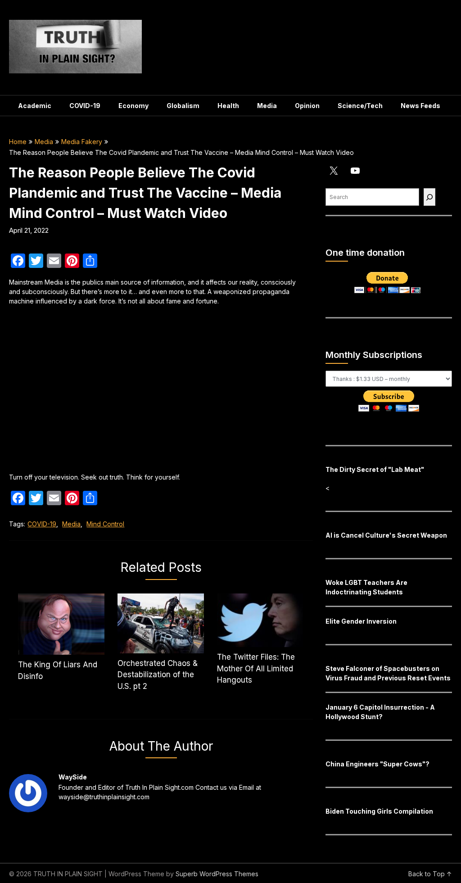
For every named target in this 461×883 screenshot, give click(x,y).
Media (267, 105)
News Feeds (420, 105)
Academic (34, 105)
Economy (133, 105)
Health (228, 105)
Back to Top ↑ (430, 874)
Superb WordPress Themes (217, 874)
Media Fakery (81, 141)
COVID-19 (84, 105)
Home (18, 141)
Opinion (307, 105)
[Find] (429, 197)
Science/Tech (360, 105)
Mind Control (105, 524)
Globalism (183, 105)
